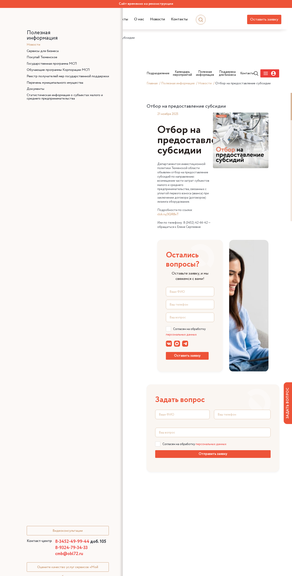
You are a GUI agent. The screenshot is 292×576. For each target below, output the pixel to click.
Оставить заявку (264, 19)
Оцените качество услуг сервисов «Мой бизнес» (67, 568)
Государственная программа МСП (52, 63)
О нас (139, 19)
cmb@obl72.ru (69, 554)
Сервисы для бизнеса (43, 51)
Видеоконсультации (68, 530)
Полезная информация (178, 83)
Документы (35, 89)
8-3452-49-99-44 (80, 542)
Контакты (179, 19)
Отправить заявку (213, 453)
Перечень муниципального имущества (55, 83)
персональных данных (181, 335)
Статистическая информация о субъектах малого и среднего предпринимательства (65, 97)
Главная (152, 83)
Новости (157, 19)
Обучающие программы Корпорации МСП (58, 70)
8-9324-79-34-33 (71, 548)
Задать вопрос (287, 403)
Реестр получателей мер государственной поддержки (68, 76)
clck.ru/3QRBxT (168, 214)
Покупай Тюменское (42, 57)
